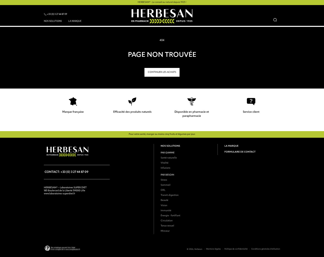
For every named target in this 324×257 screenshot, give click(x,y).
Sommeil (165, 185)
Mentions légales (213, 249)
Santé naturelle (169, 158)
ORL (163, 190)
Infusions (165, 168)
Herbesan (198, 249)
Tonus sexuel (167, 226)
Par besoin (167, 175)
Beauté (164, 200)
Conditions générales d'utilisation (265, 249)
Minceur (165, 231)
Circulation (167, 220)
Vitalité (164, 163)
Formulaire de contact (239, 152)
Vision (164, 205)
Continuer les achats (162, 72)
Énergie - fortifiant (170, 215)
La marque (231, 146)
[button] (54, 22)
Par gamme (167, 153)
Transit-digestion (170, 195)
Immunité (166, 210)
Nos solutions (170, 146)
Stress (164, 180)
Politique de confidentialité (236, 249)
